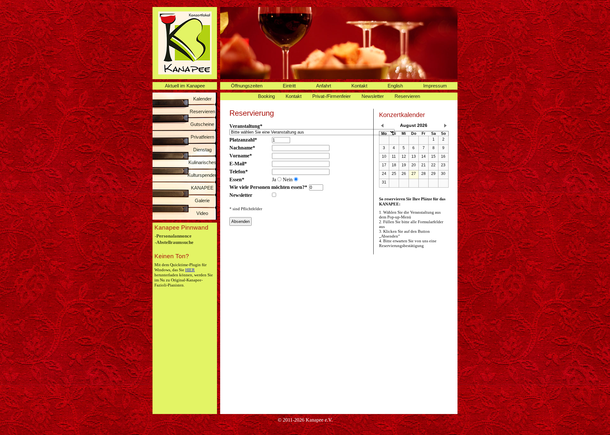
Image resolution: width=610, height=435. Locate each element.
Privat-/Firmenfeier (331, 96)
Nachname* (242, 147)
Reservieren (202, 111)
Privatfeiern (202, 137)
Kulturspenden (202, 175)
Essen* (236, 179)
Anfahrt (323, 85)
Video (202, 213)
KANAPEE (202, 187)
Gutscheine (202, 124)
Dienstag (202, 149)
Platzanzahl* (243, 139)
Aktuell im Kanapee (185, 85)
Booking (266, 96)
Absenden (240, 221)
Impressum (435, 85)
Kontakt (359, 85)
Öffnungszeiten (246, 85)
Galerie (202, 200)
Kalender (202, 98)
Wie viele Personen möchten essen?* (268, 187)
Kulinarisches (202, 162)
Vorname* (240, 155)
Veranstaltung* (245, 126)
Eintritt (289, 85)
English (395, 85)
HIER (190, 269)
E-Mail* (238, 163)
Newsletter (373, 96)
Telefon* (238, 171)
